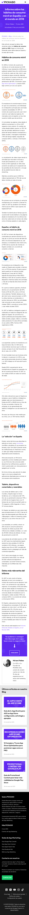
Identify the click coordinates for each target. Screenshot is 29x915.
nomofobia (19, 443)
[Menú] (25, 2)
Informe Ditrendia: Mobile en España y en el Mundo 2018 (14, 628)
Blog (10, 36)
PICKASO (4, 36)
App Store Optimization (9, 83)
